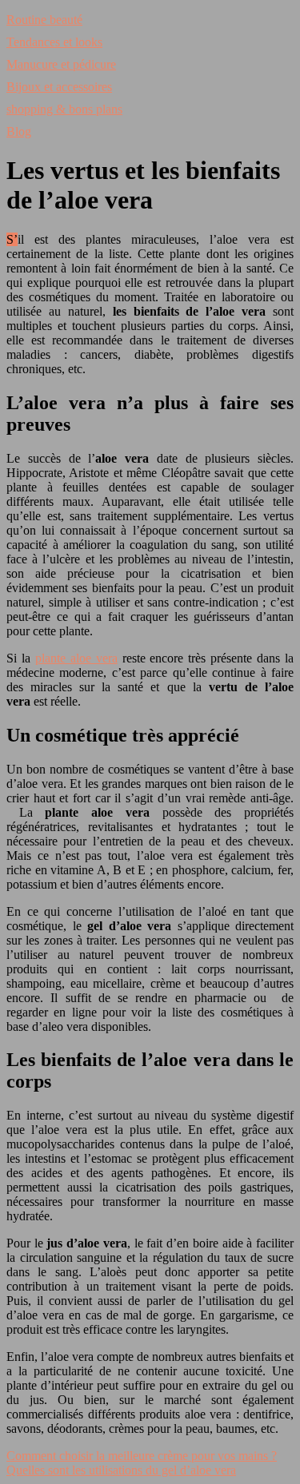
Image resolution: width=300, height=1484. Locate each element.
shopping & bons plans (64, 109)
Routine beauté (44, 19)
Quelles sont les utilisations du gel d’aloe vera (121, 1470)
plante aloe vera (76, 658)
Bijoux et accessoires (59, 86)
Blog (18, 131)
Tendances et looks (54, 42)
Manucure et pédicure (61, 64)
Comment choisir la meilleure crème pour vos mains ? (141, 1455)
